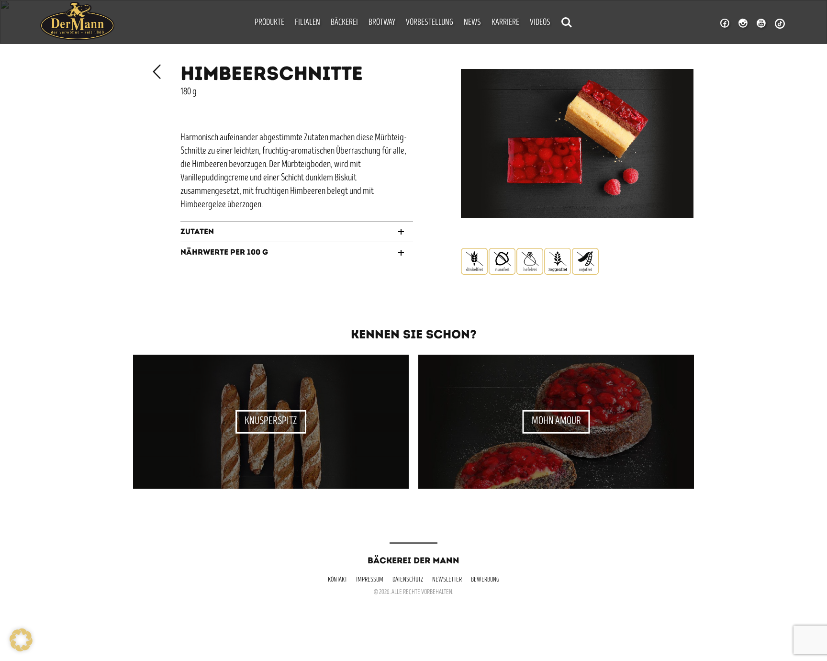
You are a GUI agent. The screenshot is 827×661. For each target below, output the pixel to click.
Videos (540, 23)
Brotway (382, 23)
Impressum (369, 580)
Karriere (505, 23)
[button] (21, 640)
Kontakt (337, 580)
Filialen (307, 23)
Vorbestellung (429, 23)
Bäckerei (344, 23)
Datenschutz (407, 580)
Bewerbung (485, 580)
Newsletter (447, 580)
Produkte (269, 23)
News (472, 23)
